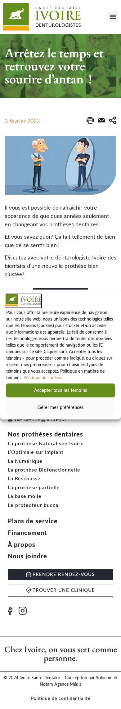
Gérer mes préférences (61, 407)
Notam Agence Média (61, 684)
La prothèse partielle (34, 487)
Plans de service (33, 521)
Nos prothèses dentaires (45, 435)
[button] (113, 17)
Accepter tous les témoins (60, 390)
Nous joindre (27, 556)
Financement (27, 533)
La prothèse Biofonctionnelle (44, 469)
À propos (21, 545)
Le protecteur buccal (34, 505)
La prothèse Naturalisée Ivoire (46, 443)
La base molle (25, 496)
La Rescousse (24, 478)
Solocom (104, 678)
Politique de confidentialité (60, 699)
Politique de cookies (43, 378)
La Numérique (25, 461)
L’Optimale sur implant (36, 452)
